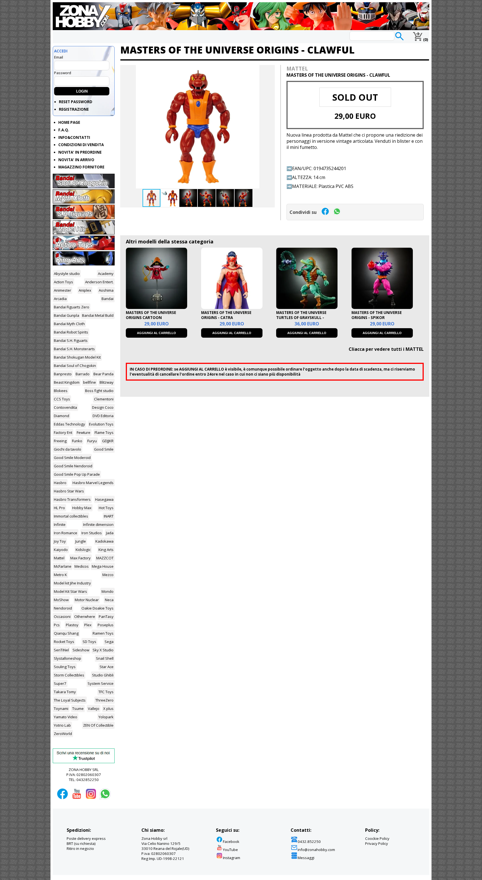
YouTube (230, 849)
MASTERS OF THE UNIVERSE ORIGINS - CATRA (226, 315)
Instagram (231, 857)
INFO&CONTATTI (74, 137)
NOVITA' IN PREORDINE (80, 152)
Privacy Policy (376, 843)
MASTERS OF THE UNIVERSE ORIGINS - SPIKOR (376, 315)
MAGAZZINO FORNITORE (81, 167)
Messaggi (306, 857)
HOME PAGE (69, 122)
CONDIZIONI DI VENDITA (81, 144)
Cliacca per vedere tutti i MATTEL (386, 349)
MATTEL (297, 68)
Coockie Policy (377, 838)
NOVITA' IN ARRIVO (76, 159)
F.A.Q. (63, 129)
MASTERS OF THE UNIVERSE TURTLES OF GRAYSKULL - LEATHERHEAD (301, 317)
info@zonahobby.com (316, 849)
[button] (269, 70)
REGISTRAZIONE (74, 109)
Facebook (231, 841)
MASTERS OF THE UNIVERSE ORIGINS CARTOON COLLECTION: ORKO (151, 317)
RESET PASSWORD (75, 101)
